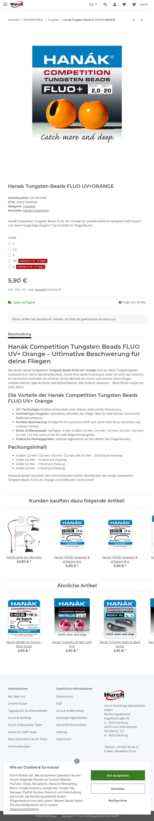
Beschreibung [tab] (19, 334)
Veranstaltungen (19, 746)
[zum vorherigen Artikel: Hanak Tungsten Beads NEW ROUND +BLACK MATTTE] (134, 19)
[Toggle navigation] (5, 2)
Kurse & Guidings (19, 718)
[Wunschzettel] (124, 4)
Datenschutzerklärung (24, 809)
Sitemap (61, 732)
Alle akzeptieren (118, 775)
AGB (59, 703)
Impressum (63, 739)
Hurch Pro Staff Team (22, 732)
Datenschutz (64, 696)
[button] (105, 4)
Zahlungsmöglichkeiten (71, 718)
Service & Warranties (70, 711)
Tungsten (29, 206)
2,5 (15, 249)
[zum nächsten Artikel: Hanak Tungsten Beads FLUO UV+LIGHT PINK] (142, 19)
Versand (41, 289)
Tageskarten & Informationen (27, 711)
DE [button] (91, 4)
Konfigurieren (117, 800)
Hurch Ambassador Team (25, 725)
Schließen (118, 788)
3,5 (29, 261)
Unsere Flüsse (17, 703)
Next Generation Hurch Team (27, 739)
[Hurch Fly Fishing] (16, 4)
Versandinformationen (71, 725)
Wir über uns (17, 696)
